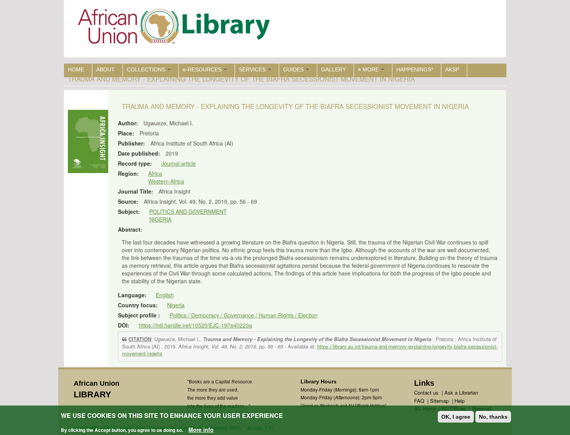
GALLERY (333, 69)
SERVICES (253, 69)
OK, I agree (455, 417)
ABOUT (105, 69)
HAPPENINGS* (414, 69)
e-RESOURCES (203, 69)
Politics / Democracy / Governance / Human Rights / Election (243, 315)
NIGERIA (160, 219)
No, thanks (493, 417)
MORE (370, 69)
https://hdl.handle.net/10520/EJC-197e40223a (195, 325)
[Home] (175, 28)
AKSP (452, 69)
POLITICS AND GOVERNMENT (188, 211)
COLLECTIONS (147, 69)
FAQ (419, 400)
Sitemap (439, 400)
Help (459, 400)
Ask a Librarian (461, 392)
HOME (76, 69)
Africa (155, 173)
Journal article (178, 163)
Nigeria (176, 305)
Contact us (426, 392)
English (165, 295)
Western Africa (166, 181)
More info (201, 429)
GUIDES (294, 69)
